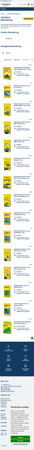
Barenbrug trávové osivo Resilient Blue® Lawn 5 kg (22, 104)
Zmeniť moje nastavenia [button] (20, 444)
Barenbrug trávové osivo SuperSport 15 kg (22, 213)
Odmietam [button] (20, 440)
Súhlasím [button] (20, 437)
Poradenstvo (4, 419)
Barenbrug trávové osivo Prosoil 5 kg (22, 86)
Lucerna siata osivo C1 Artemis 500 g (21, 304)
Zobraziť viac (5, 28)
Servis (2, 415)
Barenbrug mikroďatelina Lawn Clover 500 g (22, 322)
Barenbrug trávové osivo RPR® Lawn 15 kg (22, 122)
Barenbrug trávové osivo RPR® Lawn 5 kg (22, 141)
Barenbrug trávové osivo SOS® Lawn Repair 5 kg (22, 195)
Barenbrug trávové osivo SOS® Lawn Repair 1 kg (22, 177)
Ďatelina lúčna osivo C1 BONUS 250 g (21, 286)
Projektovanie (5, 417)
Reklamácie (4, 402)
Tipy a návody (5, 398)
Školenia (3, 414)
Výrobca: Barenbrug (13, 14)
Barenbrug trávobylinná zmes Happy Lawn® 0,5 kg (22, 68)
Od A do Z (25, 60)
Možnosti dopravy (6, 400)
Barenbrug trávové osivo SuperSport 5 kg (22, 231)
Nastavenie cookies (7, 407)
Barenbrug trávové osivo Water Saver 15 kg (22, 250)
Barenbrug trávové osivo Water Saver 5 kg (22, 268)
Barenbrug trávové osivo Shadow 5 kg (22, 159)
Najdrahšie (17, 60)
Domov (3, 14)
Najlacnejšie (7, 60)
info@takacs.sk (7, 1)
